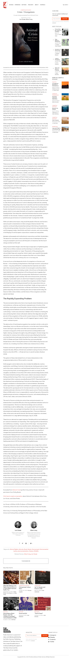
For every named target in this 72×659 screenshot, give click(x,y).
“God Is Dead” (39, 613)
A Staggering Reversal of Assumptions (55, 84)
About (36, 4)
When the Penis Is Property (57, 69)
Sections (24, 4)
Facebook (53, 639)
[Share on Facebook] (19, 543)
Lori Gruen (22, 19)
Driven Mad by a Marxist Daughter (58, 30)
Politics (5, 611)
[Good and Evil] (27, 603)
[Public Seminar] (5, 4)
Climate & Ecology (26, 10)
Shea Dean (55, 123)
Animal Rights (14, 549)
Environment (35, 549)
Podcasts (30, 4)
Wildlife (36, 551)
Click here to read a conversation (12, 496)
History (21, 611)
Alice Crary (29, 19)
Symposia (42, 4)
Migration (55, 126)
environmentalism (23, 551)
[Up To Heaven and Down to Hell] (43, 577)
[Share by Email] (25, 543)
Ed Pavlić (13, 619)
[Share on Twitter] (22, 543)
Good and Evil (23, 613)
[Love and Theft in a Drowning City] (65, 129)
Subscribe (64, 18)
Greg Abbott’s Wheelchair (57, 40)
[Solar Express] (65, 120)
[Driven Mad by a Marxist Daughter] (65, 32)
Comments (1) (26, 561)
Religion (37, 611)
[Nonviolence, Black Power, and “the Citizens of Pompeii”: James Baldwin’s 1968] (11, 603)
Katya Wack (55, 132)
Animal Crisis (16, 490)
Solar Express (55, 120)
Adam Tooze (56, 90)
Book (25, 549)
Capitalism (37, 585)
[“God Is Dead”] (43, 603)
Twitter (52, 641)
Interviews (17, 4)
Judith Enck (54, 112)
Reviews (11, 4)
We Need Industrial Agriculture (54, 97)
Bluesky (52, 637)
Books (29, 549)
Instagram (53, 635)
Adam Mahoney (55, 113)
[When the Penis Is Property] (65, 70)
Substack (54, 22)
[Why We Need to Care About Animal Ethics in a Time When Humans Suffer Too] (11, 577)
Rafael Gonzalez (55, 101)
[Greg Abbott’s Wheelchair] (65, 42)
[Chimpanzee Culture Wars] (27, 577)
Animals (21, 549)
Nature (31, 551)
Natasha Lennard (55, 88)
